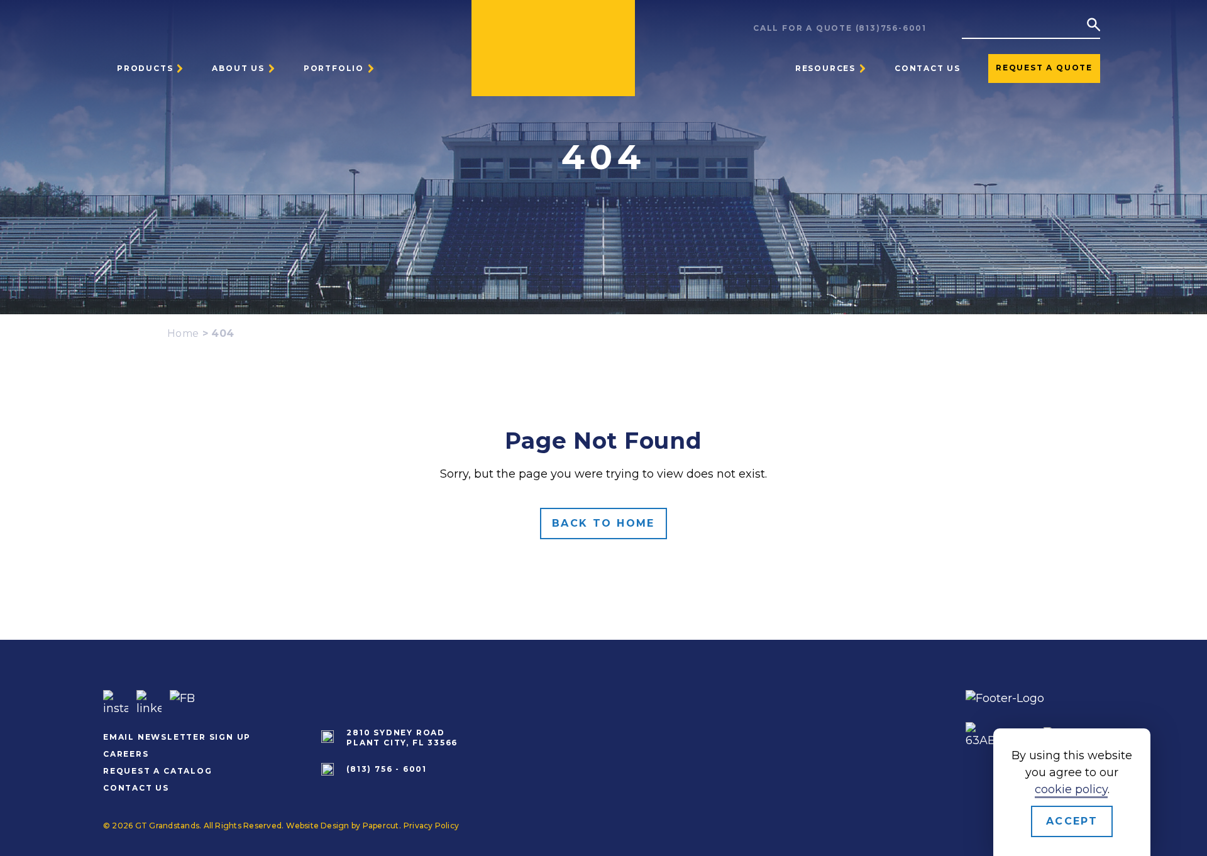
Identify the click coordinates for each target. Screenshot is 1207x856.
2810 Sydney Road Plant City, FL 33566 (402, 737)
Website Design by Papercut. (343, 825)
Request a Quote (1044, 67)
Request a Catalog (157, 771)
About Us (238, 68)
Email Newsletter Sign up (177, 737)
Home (183, 333)
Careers (126, 754)
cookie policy (1071, 789)
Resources (825, 68)
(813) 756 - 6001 (386, 769)
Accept (1072, 821)
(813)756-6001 (891, 28)
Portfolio (334, 68)
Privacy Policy (431, 825)
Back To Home (603, 523)
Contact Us (928, 68)
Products (145, 68)
